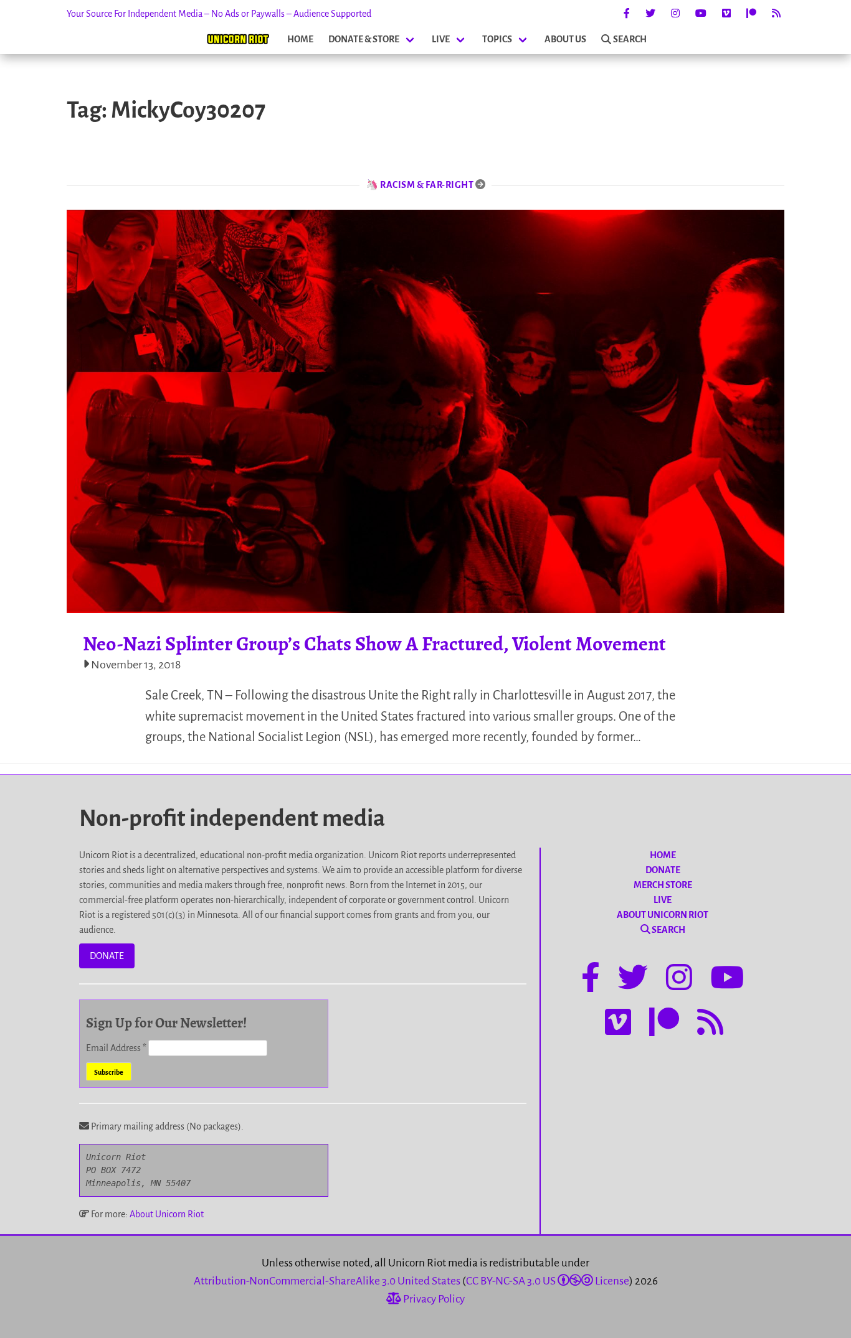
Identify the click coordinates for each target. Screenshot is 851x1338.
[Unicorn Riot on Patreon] (751, 14)
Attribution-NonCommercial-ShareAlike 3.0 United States (327, 1281)
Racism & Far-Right (426, 185)
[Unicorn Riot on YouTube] (701, 14)
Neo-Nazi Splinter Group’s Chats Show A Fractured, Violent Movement (374, 643)
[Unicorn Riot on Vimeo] (726, 14)
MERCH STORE (663, 885)
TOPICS (497, 39)
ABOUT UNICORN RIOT (662, 915)
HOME (300, 39)
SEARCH (630, 39)
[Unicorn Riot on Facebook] (627, 14)
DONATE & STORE (363, 39)
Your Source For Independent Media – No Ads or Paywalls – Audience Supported (219, 14)
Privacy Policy (433, 1299)
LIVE (441, 39)
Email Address (116, 1048)
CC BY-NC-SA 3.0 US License (547, 1281)
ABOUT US (565, 39)
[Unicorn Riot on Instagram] (675, 14)
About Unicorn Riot (167, 1214)
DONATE (107, 956)
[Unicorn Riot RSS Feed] (776, 14)
